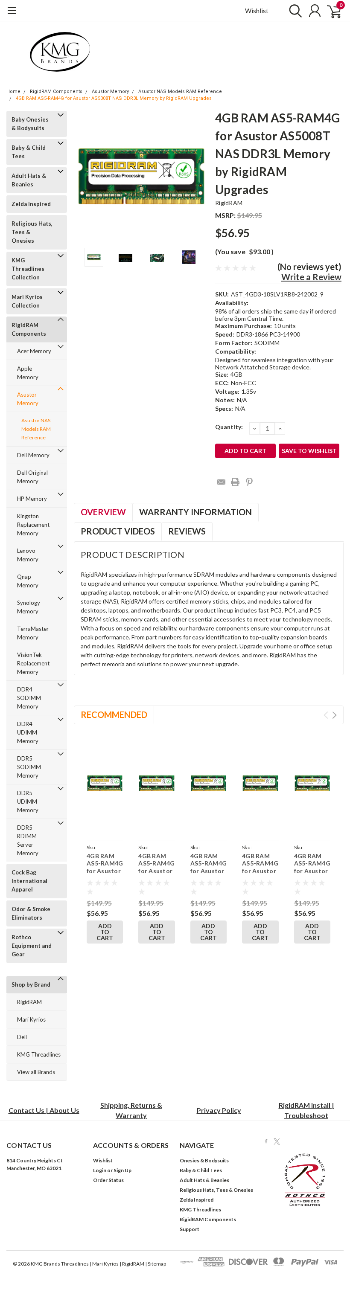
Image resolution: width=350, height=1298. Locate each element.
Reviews (187, 531)
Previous (84, 176)
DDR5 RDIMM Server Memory (27, 840)
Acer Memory (34, 351)
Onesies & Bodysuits (204, 1160)
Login (99, 1170)
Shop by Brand (31, 984)
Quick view (105, 784)
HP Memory (32, 498)
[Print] (235, 482)
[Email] (221, 482)
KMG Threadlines (39, 1054)
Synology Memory (28, 607)
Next (198, 176)
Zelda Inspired (31, 203)
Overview (103, 512)
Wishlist (256, 11)
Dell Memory (33, 455)
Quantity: (229, 426)
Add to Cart (104, 931)
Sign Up (122, 1170)
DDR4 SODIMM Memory (29, 698)
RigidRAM (29, 1002)
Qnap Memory (27, 581)
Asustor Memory (110, 91)
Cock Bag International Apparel (29, 881)
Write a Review (311, 277)
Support (189, 1229)
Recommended (114, 714)
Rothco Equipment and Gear (32, 946)
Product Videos (118, 531)
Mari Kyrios (31, 1019)
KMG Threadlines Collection (28, 269)
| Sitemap (155, 1263)
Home (13, 91)
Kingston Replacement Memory (33, 525)
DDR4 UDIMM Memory (27, 732)
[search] (293, 10)
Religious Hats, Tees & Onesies (32, 232)
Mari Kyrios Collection (27, 301)
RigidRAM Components (56, 91)
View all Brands (36, 1072)
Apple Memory (27, 372)
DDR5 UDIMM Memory (27, 801)
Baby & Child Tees (29, 152)
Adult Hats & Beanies (29, 180)
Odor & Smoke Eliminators (31, 913)
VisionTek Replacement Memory (33, 663)
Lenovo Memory (27, 555)
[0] (330, 10)
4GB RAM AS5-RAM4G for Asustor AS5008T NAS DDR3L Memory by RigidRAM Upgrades (114, 98)
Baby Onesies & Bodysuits (30, 123)
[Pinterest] (249, 482)
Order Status (108, 1180)
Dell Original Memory (32, 477)
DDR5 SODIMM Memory (29, 767)
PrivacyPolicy (219, 1110)
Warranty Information (195, 512)
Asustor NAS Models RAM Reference (180, 91)
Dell (22, 1037)
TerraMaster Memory (33, 633)
